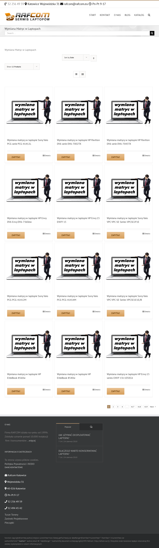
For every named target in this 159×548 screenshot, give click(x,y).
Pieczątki (9, 522)
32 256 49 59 (15, 4)
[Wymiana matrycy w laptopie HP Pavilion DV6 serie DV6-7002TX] (79, 111)
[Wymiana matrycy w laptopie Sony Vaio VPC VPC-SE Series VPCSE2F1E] (128, 189)
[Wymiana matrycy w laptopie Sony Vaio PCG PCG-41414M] (79, 267)
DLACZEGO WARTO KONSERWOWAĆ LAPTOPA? (78, 452)
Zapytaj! (16, 157)
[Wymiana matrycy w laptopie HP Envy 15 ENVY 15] (79, 189)
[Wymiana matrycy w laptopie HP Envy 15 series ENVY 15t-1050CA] (128, 345)
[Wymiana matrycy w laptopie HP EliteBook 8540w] (79, 345)
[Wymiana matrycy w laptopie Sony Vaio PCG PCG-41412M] (29, 267)
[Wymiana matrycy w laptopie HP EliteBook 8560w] (29, 345)
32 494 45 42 (14, 508)
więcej (32, 440)
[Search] (149, 14)
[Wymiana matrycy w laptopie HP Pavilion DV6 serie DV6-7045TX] (128, 111)
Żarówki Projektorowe (16, 518)
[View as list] (83, 74)
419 (146, 407)
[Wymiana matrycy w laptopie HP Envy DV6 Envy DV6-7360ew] (29, 189)
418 (139, 407)
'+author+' (22, 541)
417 (132, 407)
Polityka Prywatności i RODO (19, 463)
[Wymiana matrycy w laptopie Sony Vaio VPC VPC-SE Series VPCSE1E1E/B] (128, 267)
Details (47, 155)
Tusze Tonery (11, 514)
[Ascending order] (94, 58)
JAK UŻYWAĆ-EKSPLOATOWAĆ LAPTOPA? (74, 436)
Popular (68, 427)
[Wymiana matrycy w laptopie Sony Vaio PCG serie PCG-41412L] (29, 111)
